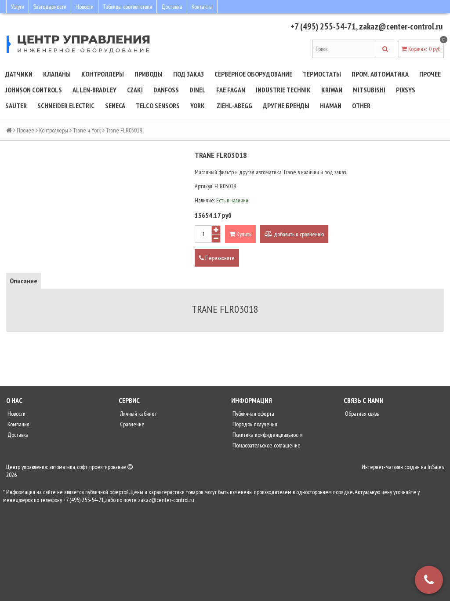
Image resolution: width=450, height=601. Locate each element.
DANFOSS (166, 89)
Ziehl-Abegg (234, 105)
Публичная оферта (252, 414)
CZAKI (135, 89)
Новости (85, 7)
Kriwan (331, 89)
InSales (436, 467)
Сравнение (132, 424)
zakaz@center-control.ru (401, 26)
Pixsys (405, 89)
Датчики (19, 74)
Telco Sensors (158, 105)
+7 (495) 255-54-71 (323, 26)
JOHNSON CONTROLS (33, 89)
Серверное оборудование (253, 74)
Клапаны (57, 74)
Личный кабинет (138, 414)
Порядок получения (254, 424)
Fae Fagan (230, 89)
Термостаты (322, 74)
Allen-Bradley (94, 89)
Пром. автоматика (380, 74)
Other (361, 105)
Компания (17, 424)
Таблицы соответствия (127, 7)
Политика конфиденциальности (267, 435)
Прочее (430, 74)
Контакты (202, 7)
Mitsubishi (369, 89)
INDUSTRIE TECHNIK (283, 89)
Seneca (115, 105)
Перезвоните (219, 258)
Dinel (197, 89)
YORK (197, 105)
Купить (243, 234)
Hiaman (330, 105)
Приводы (148, 74)
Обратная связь (361, 414)
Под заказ (188, 74)
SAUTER (16, 105)
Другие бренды (286, 105)
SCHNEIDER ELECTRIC (65, 105)
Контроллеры (102, 74)
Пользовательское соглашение (266, 445)
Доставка (171, 7)
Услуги (17, 7)
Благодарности (49, 7)
